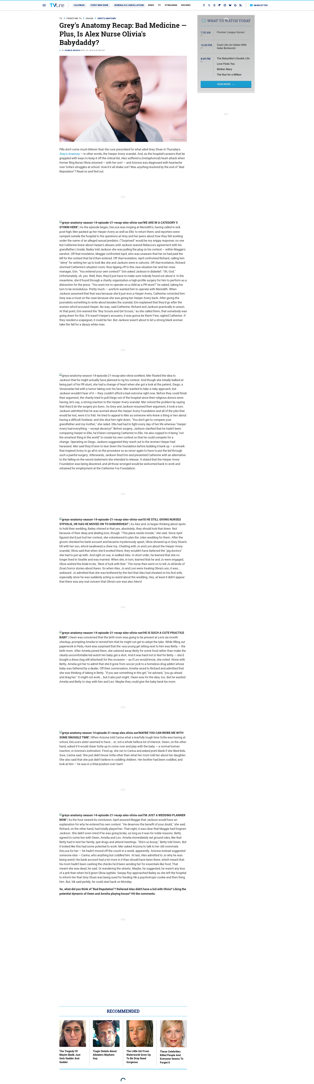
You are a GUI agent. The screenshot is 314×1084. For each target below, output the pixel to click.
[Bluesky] (230, 5)
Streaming (171, 5)
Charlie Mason (72, 50)
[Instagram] (224, 5)
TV (159, 5)
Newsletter (261, 5)
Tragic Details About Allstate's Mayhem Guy (105, 1055)
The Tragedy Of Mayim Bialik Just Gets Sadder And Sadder (69, 1057)
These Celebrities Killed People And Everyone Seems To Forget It (171, 1057)
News (151, 5)
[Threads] (214, 5)
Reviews (186, 5)
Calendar (79, 5)
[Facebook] (203, 5)
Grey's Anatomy (107, 18)
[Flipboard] (219, 5)
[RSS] (240, 5)
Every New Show (99, 5)
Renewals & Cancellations (129, 5)
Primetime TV (74, 18)
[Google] (235, 5)
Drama (89, 18)
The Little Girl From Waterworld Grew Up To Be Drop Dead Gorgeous (138, 1057)
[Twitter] (209, 5)
